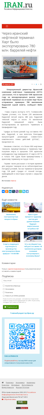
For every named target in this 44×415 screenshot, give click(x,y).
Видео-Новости (8, 387)
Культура (5, 385)
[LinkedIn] (10, 191)
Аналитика (31, 382)
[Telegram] (27, 191)
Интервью (15, 385)
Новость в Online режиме (15, 296)
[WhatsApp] (20, 191)
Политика (9, 292)
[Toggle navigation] (7, 26)
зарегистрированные (16, 269)
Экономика (9, 289)
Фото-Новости (27, 385)
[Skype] (23, 191)
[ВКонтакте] (3, 191)
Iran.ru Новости (11, 356)
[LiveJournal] (13, 191)
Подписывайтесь (11, 360)
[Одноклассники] (6, 191)
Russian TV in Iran (22, 387)
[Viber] (17, 191)
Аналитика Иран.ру (12, 286)
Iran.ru (13, 181)
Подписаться (12, 307)
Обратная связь (10, 399)
